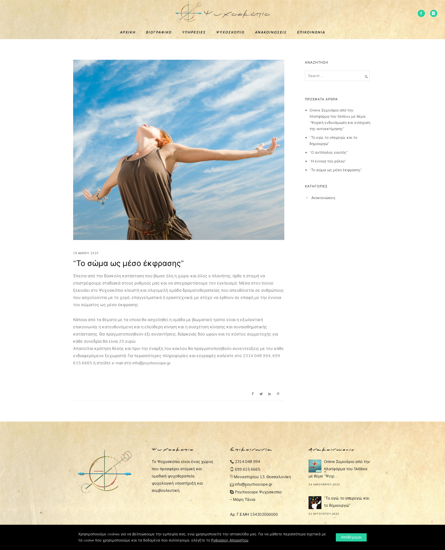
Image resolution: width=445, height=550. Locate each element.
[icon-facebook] (421, 13)
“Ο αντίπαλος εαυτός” (329, 152)
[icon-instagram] (433, 13)
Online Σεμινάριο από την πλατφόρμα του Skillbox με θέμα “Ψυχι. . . (339, 469)
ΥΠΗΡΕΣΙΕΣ (194, 32)
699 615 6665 (247, 469)
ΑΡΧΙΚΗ (128, 32)
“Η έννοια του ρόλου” (328, 161)
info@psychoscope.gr (253, 484)
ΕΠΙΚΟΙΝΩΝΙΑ (311, 32)
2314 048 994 (247, 461)
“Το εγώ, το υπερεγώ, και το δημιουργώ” (346, 502)
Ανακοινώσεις (323, 197)
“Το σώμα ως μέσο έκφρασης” (128, 263)
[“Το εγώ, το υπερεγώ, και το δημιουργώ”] (315, 502)
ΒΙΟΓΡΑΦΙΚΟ (159, 32)
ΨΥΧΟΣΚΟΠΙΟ (230, 32)
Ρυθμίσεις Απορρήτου (229, 540)
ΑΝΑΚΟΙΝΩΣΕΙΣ (271, 32)
